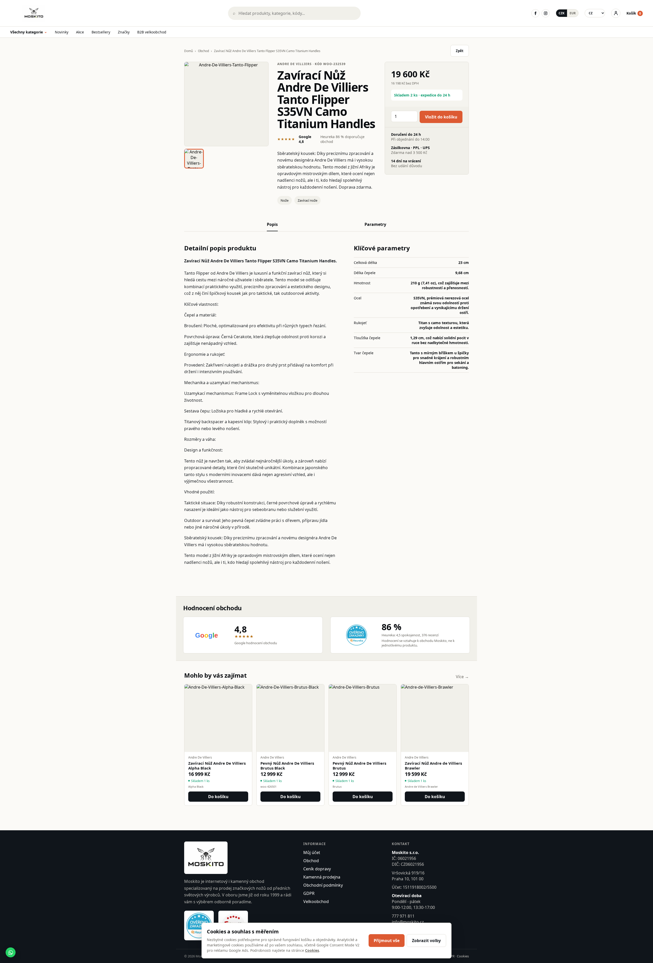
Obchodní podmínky (323, 885)
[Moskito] (115, 13)
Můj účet (311, 852)
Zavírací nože (307, 200)
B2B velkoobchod (151, 32)
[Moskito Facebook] (535, 13)
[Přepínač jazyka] (595, 13)
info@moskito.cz (408, 922)
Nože (284, 200)
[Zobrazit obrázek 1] (194, 158)
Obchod (203, 51)
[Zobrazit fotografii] (226, 104)
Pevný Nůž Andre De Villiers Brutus (359, 766)
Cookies (463, 956)
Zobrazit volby (426, 940)
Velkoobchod (316, 901)
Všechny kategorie (28, 32)
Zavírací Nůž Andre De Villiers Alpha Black (217, 766)
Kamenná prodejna (321, 877)
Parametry (375, 224)
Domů (188, 51)
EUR (573, 13)
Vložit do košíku (441, 117)
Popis (272, 224)
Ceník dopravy (317, 869)
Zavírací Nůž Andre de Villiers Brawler (433, 766)
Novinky (61, 32)
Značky (124, 32)
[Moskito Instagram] (546, 13)
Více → (462, 676)
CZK (561, 13)
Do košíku (218, 796)
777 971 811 (403, 916)
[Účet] (615, 13)
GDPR (309, 893)
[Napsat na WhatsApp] (11, 952)
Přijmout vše (386, 940)
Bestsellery (101, 32)
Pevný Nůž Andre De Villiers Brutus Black (287, 766)
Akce (80, 32)
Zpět (459, 50)
